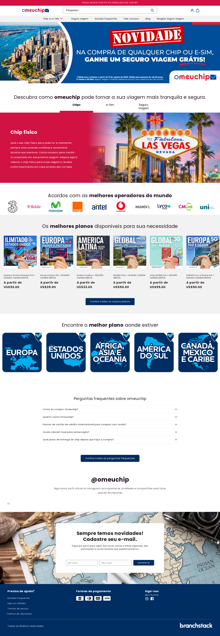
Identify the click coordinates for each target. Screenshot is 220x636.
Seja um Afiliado (16, 603)
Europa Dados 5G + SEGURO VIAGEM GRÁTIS (55, 276)
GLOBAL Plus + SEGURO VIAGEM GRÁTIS (129, 276)
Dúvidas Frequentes (18, 598)
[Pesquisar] (152, 10)
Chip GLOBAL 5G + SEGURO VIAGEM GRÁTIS (163, 276)
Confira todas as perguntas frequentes (110, 458)
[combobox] (110, 10)
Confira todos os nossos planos (110, 301)
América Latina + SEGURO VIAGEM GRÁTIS (90, 276)
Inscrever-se (144, 562)
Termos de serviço (17, 608)
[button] (35, 17)
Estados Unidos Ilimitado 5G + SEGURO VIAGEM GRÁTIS (19, 276)
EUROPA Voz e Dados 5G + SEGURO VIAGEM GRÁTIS (200, 276)
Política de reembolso (19, 613)
